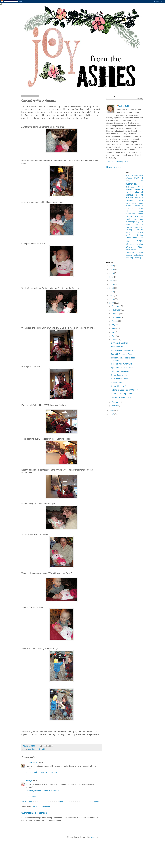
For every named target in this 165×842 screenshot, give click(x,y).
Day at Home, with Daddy (122, 350)
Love (135, 219)
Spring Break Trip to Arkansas (123, 368)
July (114, 325)
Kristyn (29, 781)
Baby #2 (138, 178)
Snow (128, 232)
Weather (129, 247)
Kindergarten (130, 214)
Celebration (130, 187)
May (114, 332)
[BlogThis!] (46, 746)
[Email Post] (40, 746)
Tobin (43, 749)
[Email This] (45, 746)
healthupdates (138, 255)
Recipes (129, 227)
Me (141, 219)
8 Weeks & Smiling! (119, 343)
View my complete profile (117, 161)
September (117, 317)
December (116, 306)
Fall (141, 195)
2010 (111, 299)
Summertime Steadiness (34, 813)
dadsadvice (130, 252)
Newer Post (27, 802)
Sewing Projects (134, 230)
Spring (140, 235)
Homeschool (138, 206)
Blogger (94, 837)
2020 (111, 266)
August (115, 321)
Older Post (96, 802)
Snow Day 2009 (118, 347)
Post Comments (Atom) (43, 806)
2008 (111, 410)
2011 (111, 295)
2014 (111, 284)
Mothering (130, 222)
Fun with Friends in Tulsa (121, 354)
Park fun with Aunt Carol (121, 364)
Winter (140, 247)
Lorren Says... (32, 762)
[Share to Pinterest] (52, 746)
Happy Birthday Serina (120, 386)
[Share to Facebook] (50, 746)
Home (61, 802)
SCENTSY (139, 227)
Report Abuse (113, 167)
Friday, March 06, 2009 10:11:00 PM (41, 772)
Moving (136, 222)
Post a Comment (31, 796)
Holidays (129, 200)
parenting (129, 258)
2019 (111, 269)
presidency (137, 258)
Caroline (31, 749)
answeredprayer (131, 250)
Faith (136, 195)
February (116, 402)
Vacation (139, 244)
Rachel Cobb (123, 106)
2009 (111, 303)
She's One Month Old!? (121, 397)
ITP (127, 208)
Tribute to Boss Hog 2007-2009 (124, 390)
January (115, 406)
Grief (136, 198)
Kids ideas (134, 211)
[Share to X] (48, 746)
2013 (111, 288)
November (116, 310)
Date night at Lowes (119, 379)
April (114, 336)
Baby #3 (134, 181)
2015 (111, 280)
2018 (111, 273)
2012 (111, 292)
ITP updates (137, 208)
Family (38, 749)
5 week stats (116, 382)
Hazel (141, 198)
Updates (130, 244)
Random (139, 224)
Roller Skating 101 (119, 375)
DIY (127, 192)
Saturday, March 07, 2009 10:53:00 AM (42, 791)
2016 (111, 277)
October (115, 314)
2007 (111, 414)
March (115, 340)
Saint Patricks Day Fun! (121, 371)
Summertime (131, 238)
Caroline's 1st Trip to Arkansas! (124, 394)
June (114, 328)
